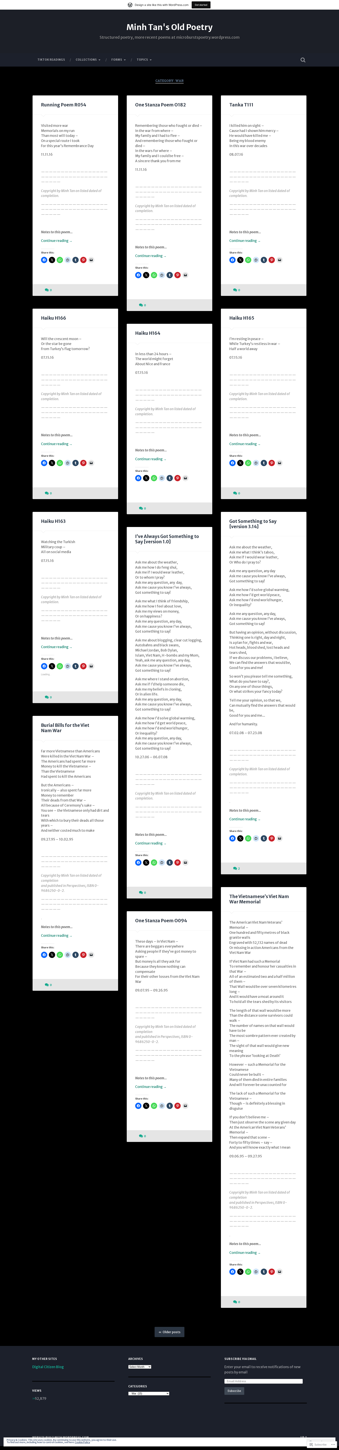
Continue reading (56, 240)
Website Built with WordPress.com (60, 1437)
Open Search (303, 60)
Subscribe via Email (240, 1359)
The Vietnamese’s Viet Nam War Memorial (259, 899)
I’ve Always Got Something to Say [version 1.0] (167, 539)
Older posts (171, 1332)
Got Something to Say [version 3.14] (253, 524)
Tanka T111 (241, 105)
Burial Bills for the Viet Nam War (65, 728)
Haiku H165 (241, 318)
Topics (142, 59)
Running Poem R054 (63, 105)
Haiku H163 (53, 521)
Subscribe (234, 1391)
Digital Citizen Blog (48, 1367)
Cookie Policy (82, 1442)
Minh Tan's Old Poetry (169, 27)
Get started (201, 4)
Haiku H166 (53, 318)
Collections (86, 59)
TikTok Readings (51, 59)
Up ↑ (303, 1437)
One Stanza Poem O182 (160, 105)
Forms (116, 59)
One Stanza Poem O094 (161, 920)
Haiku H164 (147, 333)
